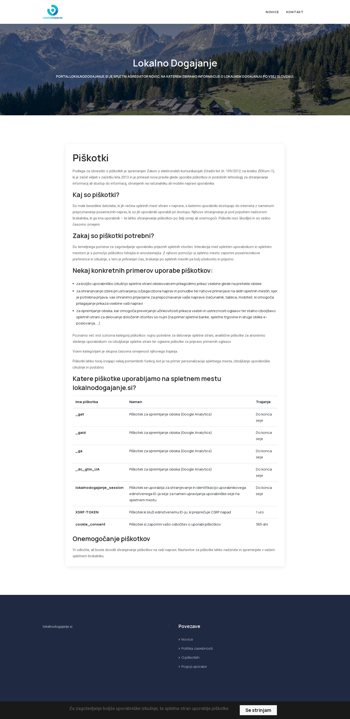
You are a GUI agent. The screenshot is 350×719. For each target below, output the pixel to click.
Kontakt (295, 12)
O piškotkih (190, 657)
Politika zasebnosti (197, 648)
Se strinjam (258, 710)
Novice (272, 12)
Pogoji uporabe (194, 666)
